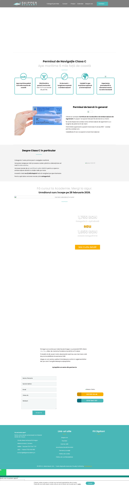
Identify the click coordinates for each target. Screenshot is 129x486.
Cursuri (64, 4)
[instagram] (98, 437)
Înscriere (64, 441)
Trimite (39, 413)
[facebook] (95, 437)
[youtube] (102, 437)
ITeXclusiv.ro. (88, 466)
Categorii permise (53, 4)
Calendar (80, 4)
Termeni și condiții (64, 450)
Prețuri (73, 4)
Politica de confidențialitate (64, 457)
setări (79, 484)
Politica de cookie (64, 454)
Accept (90, 483)
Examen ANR (64, 444)
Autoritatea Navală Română (64, 447)
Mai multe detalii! (88, 247)
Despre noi (89, 4)
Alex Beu (43, 351)
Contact (101, 4)
